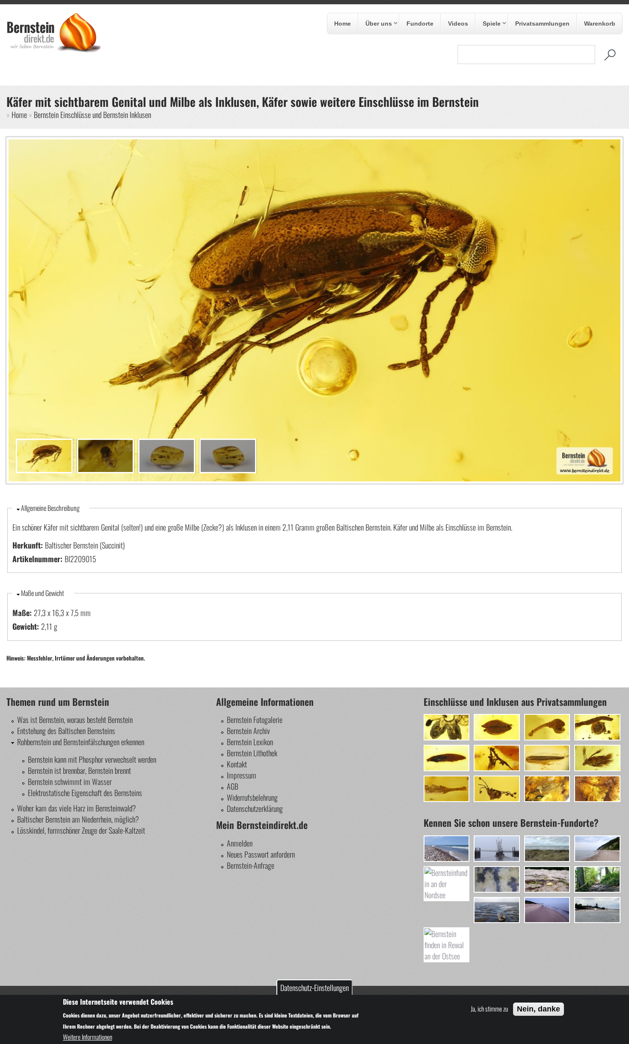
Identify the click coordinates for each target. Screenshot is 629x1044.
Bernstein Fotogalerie (254, 719)
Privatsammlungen (542, 23)
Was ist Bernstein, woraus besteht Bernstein (75, 719)
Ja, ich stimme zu (489, 1008)
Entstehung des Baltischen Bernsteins (66, 730)
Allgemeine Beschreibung (50, 508)
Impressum (241, 775)
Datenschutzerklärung (255, 808)
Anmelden (239, 843)
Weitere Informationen (87, 1036)
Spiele (488, 24)
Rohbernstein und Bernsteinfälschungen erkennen (80, 741)
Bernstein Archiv (248, 730)
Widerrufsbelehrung (252, 797)
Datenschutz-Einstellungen (314, 987)
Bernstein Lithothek (252, 752)
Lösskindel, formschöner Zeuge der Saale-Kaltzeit (81, 830)
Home (342, 23)
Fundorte (419, 23)
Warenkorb (599, 23)
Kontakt (237, 764)
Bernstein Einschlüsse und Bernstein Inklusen (92, 114)
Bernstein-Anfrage (250, 865)
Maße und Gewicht (42, 593)
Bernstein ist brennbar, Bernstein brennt (79, 770)
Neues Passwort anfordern (261, 854)
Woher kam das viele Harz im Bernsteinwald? (76, 808)
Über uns (375, 24)
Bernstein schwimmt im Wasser (70, 781)
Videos (458, 23)
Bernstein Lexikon (250, 741)
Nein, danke (538, 1009)
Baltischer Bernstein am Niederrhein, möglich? (78, 819)
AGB (232, 786)
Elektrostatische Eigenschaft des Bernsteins (85, 792)
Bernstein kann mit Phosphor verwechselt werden (92, 759)
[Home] (53, 50)
